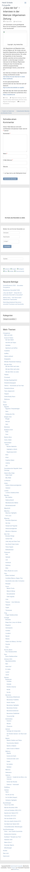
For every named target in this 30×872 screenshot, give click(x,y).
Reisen (5, 501)
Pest (6, 531)
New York (7, 631)
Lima (6, 696)
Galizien (7, 826)
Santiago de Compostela (13, 827)
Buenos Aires (8, 534)
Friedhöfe (7, 447)
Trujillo (7, 704)
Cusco (7, 683)
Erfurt (6, 554)
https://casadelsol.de (9, 94)
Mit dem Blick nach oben (12, 463)
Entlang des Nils (10, 511)
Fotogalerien (6, 430)
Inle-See (7, 620)
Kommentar (6, 133)
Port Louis (8, 612)
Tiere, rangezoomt (9, 488)
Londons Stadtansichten (12, 589)
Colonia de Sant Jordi (13, 855)
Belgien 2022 (8, 513)
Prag (5, 709)
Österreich (7, 649)
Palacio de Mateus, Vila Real (13, 738)
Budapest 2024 (8, 526)
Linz (6, 656)
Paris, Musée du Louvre (11, 667)
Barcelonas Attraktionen (13, 793)
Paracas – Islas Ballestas (12, 699)
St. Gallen (8, 766)
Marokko (6, 592)
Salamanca (8, 869)
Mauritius (6, 607)
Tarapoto (7, 701)
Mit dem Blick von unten (12, 468)
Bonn (6, 551)
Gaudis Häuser (11, 799)
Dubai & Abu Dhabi (9, 570)
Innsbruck (8, 659)
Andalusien (8, 776)
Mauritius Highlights (11, 609)
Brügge (7, 515)
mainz (25, 99)
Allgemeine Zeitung (17, 97)
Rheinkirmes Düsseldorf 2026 (11, 387)
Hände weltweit (8, 453)
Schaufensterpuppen (10, 479)
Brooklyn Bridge (9, 632)
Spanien (6, 774)
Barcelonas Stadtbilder (13, 810)
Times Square (9, 643)
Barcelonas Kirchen (12, 804)
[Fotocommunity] (19, 368)
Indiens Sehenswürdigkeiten (13, 582)
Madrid (7, 835)
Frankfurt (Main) (9, 557)
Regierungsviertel (12, 548)
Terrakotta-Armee (9, 485)
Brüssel (7, 518)
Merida (9, 820)
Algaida (9, 850)
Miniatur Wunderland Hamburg (12, 458)
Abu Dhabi (8, 574)
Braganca (8, 722)
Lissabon (8, 730)
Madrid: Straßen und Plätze (14, 837)
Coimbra (7, 727)
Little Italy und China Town (12, 638)
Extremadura (8, 815)
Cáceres (9, 817)
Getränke (7, 442)
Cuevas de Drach (11, 852)
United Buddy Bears (9, 493)
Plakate (6, 471)
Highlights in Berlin (12, 546)
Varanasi (7, 584)
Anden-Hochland (10, 672)
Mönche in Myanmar (11, 628)
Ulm (6, 562)
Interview (21, 99)
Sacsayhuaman (11, 690)
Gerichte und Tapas (10, 439)
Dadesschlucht (9, 597)
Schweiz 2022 (8, 756)
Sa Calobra (10, 861)
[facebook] (6, 365)
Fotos (6, 97)
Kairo (6, 508)
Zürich (7, 771)
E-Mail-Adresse (8, 160)
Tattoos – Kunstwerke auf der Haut (14, 482)
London (6, 587)
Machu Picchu (10, 685)
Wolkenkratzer (9, 646)
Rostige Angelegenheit (10, 477)
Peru (5, 670)
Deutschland (7, 539)
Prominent (7, 474)
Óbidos (7, 735)
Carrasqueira (8, 724)
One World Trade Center (12, 641)
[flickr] (5, 368)
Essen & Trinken (8, 434)
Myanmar (6, 615)
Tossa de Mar (10, 813)
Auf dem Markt (9, 436)
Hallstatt (7, 654)
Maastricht (7, 605)
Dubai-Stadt (8, 572)
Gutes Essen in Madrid (13, 845)
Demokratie (8, 99)
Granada (9, 781)
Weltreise (7, 496)
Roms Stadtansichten (11, 753)
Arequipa (7, 680)
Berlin (7, 541)
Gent (6, 521)
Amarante (8, 716)
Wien (6, 665)
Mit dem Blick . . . (9, 461)
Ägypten (6, 503)
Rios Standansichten (11, 748)
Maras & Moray (11, 688)
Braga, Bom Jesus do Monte (13, 719)
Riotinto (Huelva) (11, 783)
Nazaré (7, 733)
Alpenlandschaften (10, 758)
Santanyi (9, 863)
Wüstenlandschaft (10, 602)
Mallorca (7, 848)
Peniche (7, 741)
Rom (5, 751)
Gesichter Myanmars (11, 617)
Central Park (8, 635)
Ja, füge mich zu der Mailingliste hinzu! (15, 173)
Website (5, 166)
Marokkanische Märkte (11, 599)
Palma (8, 858)
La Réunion (7, 577)
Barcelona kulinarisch (12, 807)
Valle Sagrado (10, 693)
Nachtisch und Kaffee (11, 445)
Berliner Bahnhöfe (12, 543)
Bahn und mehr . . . (9, 432)
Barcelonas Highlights (13, 802)
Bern (6, 760)
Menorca (7, 866)
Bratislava (7, 523)
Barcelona (8, 792)
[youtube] (11, 368)
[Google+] (13, 365)
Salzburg (7, 662)
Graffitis (6, 450)
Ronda (8, 786)
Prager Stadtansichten (11, 711)
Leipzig (7, 559)
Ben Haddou (8, 594)
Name (5, 153)
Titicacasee (8, 707)
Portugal (6, 714)
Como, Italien (8, 536)
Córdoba (9, 778)
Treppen (6, 490)
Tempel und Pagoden (11, 622)
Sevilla (8, 789)
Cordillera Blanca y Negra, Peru (14, 675)
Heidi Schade (18, 21)
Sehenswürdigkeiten (11, 625)
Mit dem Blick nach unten (12, 466)
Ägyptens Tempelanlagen (12, 505)
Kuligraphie (7, 455)
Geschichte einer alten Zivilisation (14, 677)
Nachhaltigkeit (12, 101)
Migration (5, 101)
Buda (6, 528)
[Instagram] (20, 365)
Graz (6, 651)
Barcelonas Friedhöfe (13, 796)
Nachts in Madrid (11, 842)
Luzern (7, 768)
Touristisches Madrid (12, 840)
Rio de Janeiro (8, 746)
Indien (6, 580)
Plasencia (9, 823)
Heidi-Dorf (8, 763)
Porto (7, 744)
